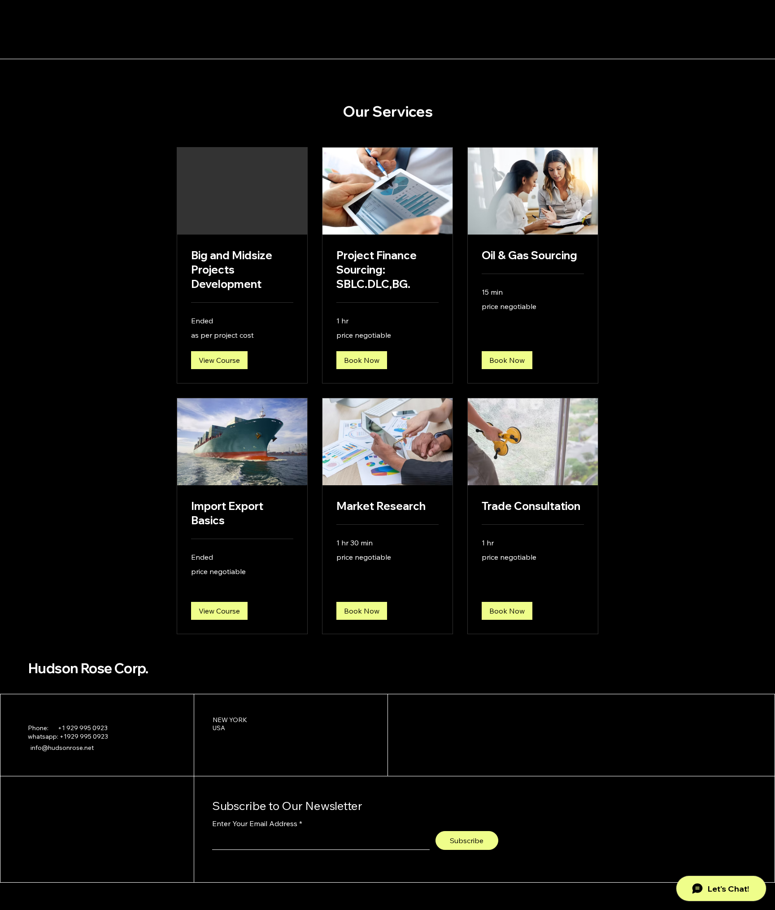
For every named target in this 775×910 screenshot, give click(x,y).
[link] (242, 270)
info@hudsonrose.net (62, 748)
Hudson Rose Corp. (88, 668)
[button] (219, 360)
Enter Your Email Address (254, 823)
